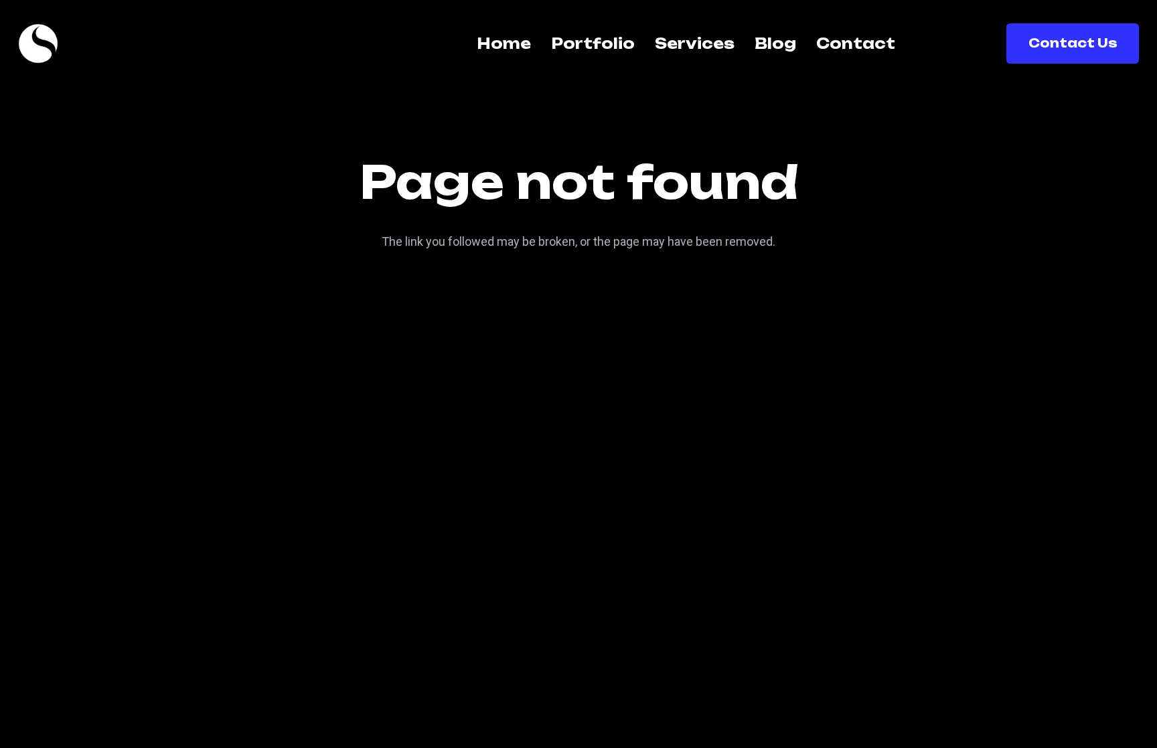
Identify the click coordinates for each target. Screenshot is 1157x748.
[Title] (38, 43)
